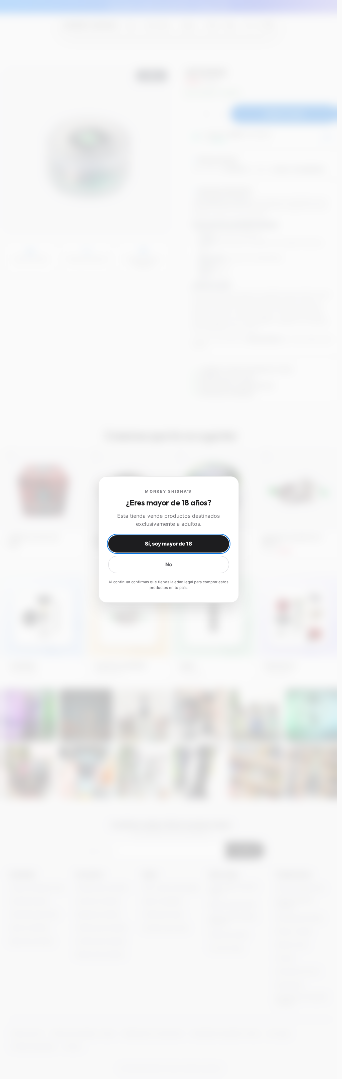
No (168, 564)
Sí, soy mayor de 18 (168, 544)
